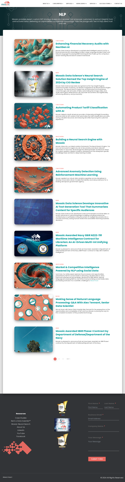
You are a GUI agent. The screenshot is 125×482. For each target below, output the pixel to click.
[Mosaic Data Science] (5, 3)
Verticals (69, 3)
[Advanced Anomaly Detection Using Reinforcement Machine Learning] (33, 179)
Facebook (20, 436)
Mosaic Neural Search (20, 424)
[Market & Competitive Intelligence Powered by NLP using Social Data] (33, 275)
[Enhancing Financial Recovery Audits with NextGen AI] (33, 52)
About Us (46, 3)
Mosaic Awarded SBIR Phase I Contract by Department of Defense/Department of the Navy (83, 334)
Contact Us (118, 3)
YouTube (21, 433)
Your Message (94, 437)
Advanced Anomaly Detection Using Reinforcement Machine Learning (78, 173)
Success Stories (105, 3)
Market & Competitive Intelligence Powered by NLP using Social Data (77, 269)
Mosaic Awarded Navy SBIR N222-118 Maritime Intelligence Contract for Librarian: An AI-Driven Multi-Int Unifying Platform (82, 240)
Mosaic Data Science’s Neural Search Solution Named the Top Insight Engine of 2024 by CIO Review (82, 79)
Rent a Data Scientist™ (21, 421)
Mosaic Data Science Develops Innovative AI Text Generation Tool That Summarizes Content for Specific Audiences (82, 207)
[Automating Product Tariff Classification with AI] (33, 116)
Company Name (95, 426)
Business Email (95, 415)
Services (93, 3)
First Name (93, 403)
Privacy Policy (7, 477)
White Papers (60, 136)
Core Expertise (57, 3)
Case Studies (60, 41)
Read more (94, 281)
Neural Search (81, 3)
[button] (49, 3)
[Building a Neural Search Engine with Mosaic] (33, 148)
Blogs (58, 296)
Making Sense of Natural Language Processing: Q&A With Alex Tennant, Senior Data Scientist (82, 302)
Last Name (109, 403)
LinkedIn (20, 430)
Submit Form (97, 459)
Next (68, 359)
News (57, 73)
